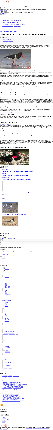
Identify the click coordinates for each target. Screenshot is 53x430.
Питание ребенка (8, 322)
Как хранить (7, 273)
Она (5, 314)
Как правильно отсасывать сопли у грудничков (10, 394)
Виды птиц (15, 31)
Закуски (6, 303)
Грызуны (6, 280)
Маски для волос (8, 294)
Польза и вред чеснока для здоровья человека (10, 376)
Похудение (6, 298)
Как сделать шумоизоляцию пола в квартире (10, 379)
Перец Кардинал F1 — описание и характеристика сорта (12, 391)
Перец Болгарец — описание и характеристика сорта (11, 389)
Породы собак (7, 287)
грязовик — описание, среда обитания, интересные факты (10, 89)
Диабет (6, 325)
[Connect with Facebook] (2, 238)
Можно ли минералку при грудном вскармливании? (11, 388)
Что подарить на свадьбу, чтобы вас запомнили (10, 397)
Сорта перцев (7, 357)
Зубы (5, 326)
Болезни (3, 258)
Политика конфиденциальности (32, 428)
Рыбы (6, 284)
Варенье (6, 301)
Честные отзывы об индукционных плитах (10, 399)
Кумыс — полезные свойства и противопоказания (11, 401)
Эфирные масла (7, 347)
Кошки (6, 281)
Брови (6, 291)
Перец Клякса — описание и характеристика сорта (11, 29)
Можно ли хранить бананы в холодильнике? (10, 378)
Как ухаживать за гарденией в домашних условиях (11, 26)
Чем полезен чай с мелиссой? (7, 375)
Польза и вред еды (5, 371)
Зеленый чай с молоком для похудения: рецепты (11, 381)
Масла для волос (7, 297)
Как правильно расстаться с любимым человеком (11, 16)
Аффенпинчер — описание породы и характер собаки (12, 392)
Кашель (6, 327)
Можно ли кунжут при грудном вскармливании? (11, 383)
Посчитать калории (3, 10)
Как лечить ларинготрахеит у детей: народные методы (12, 380)
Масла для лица (7, 299)
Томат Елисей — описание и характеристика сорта (11, 382)
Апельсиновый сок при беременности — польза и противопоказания (14, 384)
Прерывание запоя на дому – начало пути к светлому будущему (13, 24)
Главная (1, 31)
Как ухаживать (7, 352)
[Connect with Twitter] (6, 238)
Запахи (3, 262)
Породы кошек (7, 286)
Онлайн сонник (5, 254)
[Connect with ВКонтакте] (10, 238)
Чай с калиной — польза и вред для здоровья (10, 395)
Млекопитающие (8, 282)
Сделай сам (7, 346)
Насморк (6, 328)
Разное (3, 263)
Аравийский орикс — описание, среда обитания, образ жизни (13, 398)
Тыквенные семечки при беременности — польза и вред (12, 385)
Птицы (6, 283)
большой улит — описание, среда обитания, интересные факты (11, 112)
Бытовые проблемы (5, 419)
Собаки (6, 285)
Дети (5, 320)
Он (5, 313)
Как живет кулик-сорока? (7, 40)
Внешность (4, 421)
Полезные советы (6, 31)
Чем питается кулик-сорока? (8, 41)
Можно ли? (7, 321)
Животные (11, 31)
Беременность (7, 319)
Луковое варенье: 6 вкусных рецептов (9, 18)
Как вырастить (7, 351)
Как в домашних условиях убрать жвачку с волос (11, 396)
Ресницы (6, 296)
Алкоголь (6, 343)
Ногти (6, 292)
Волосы (6, 293)
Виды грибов (7, 344)
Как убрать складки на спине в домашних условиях (11, 20)
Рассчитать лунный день (4, 13)
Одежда (6, 274)
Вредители (4, 260)
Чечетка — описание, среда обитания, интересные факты (12, 386)
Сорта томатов (7, 358)
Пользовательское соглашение (43, 428)
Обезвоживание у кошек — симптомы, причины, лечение (12, 387)
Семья (6, 315)
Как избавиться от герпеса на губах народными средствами (13, 400)
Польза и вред (7, 345)
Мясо (5, 305)
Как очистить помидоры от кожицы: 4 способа (10, 22)
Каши (6, 304)
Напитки (6, 306)
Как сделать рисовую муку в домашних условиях (11, 393)
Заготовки (6, 302)
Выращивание (7, 355)
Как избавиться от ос (8, 7)
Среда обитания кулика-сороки (8, 39)
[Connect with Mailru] (14, 238)
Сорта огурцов (7, 356)
